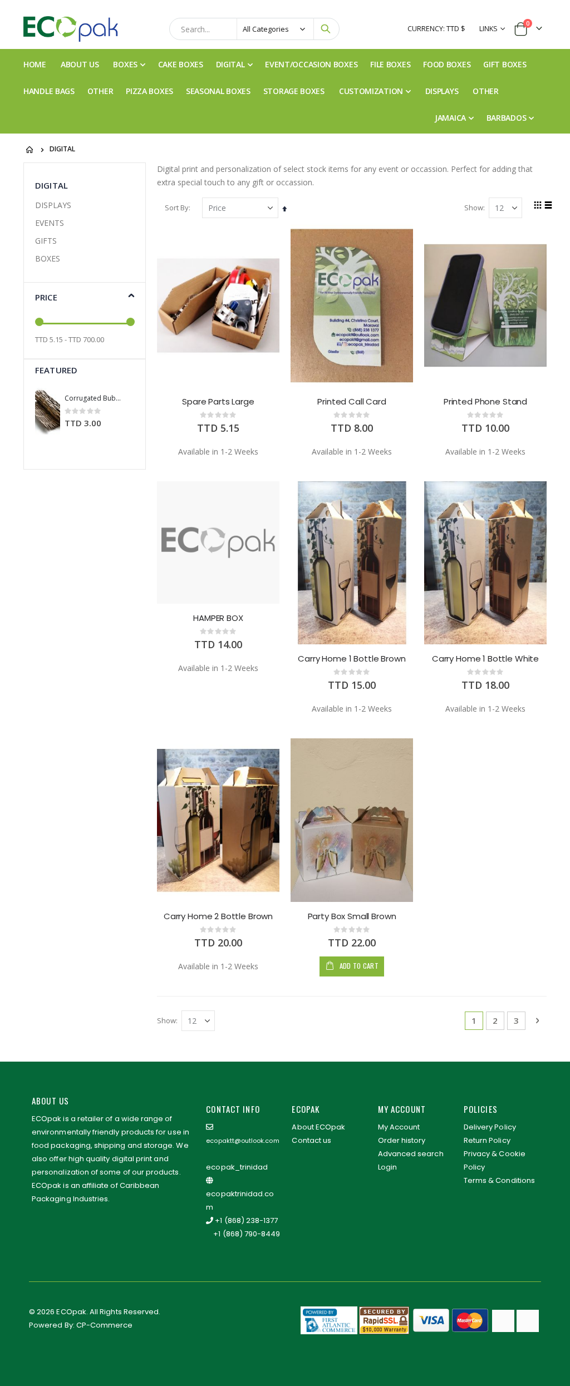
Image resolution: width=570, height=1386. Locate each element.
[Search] (325, 29)
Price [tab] (46, 297)
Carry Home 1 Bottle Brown (351, 658)
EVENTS (49, 223)
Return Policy (487, 1140)
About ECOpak (318, 1127)
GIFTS (46, 240)
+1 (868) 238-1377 (246, 1220)
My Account (399, 1127)
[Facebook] (503, 1321)
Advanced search (411, 1153)
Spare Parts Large (218, 401)
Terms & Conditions (499, 1180)
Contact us (311, 1140)
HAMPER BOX (218, 618)
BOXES (47, 258)
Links (489, 28)
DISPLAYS (53, 205)
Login (387, 1167)
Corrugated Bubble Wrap (94, 398)
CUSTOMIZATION (371, 91)
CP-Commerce (104, 1325)
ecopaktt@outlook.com (242, 1140)
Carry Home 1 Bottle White (485, 658)
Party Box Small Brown (352, 916)
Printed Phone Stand (485, 401)
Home (30, 149)
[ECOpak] (70, 29)
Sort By (177, 208)
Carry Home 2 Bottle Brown (218, 916)
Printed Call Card (351, 401)
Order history (402, 1140)
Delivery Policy (490, 1127)
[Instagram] (528, 1321)
